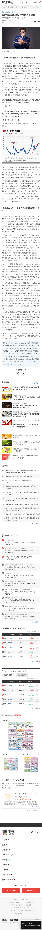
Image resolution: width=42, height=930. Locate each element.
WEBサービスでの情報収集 (24, 902)
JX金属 (10, 685)
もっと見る (35, 383)
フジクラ (10, 647)
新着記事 (10, 7)
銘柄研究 (5, 850)
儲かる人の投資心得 (21, 7)
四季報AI (5, 870)
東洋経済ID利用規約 (21, 913)
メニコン (10, 652)
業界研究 (5, 860)
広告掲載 (12, 902)
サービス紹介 (24, 899)
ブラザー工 (11, 638)
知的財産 (28, 905)
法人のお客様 (30, 890)
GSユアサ (11, 643)
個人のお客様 (11, 890)
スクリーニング (7, 855)
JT (9, 695)
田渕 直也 (4, 22)
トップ (3, 7)
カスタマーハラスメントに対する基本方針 (21, 910)
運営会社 (16, 899)
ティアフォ (11, 656)
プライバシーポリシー (17, 905)
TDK (9, 704)
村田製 (10, 699)
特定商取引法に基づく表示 (21, 908)
